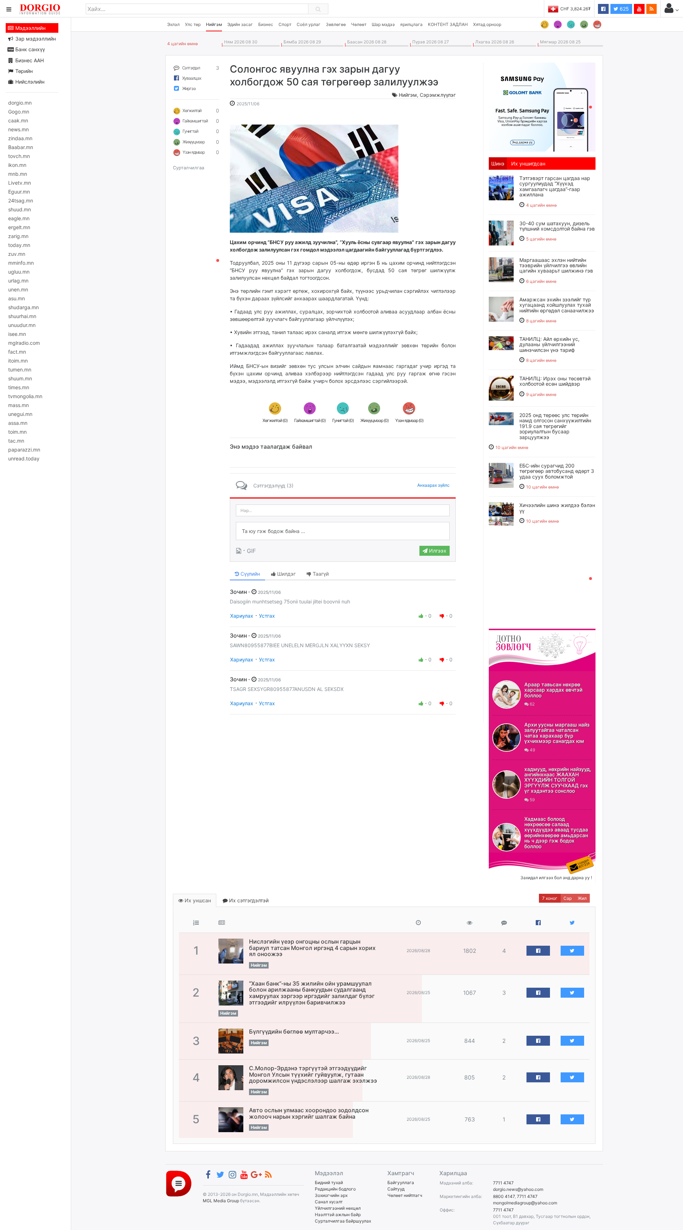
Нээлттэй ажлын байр (338, 1214)
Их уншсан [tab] (197, 900)
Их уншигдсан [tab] (528, 163)
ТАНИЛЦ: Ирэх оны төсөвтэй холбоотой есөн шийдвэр (555, 381)
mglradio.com (24, 343)
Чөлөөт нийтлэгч (404, 1195)
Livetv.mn (19, 183)
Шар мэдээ (383, 24)
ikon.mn (17, 165)
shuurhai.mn (22, 316)
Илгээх (437, 551)
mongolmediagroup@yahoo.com (525, 1202)
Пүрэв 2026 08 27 (429, 41)
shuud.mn (19, 209)
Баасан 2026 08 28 (365, 41)
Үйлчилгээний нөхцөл (338, 1208)
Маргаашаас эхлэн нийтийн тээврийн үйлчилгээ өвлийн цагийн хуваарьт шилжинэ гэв (556, 265)
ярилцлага (411, 24)
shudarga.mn (23, 307)
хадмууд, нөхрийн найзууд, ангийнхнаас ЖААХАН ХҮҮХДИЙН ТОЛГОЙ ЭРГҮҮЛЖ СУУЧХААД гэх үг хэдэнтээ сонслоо (557, 780)
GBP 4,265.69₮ (575, 8)
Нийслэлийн (29, 82)
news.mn (18, 129)
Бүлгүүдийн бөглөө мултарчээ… (294, 1031)
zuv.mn (16, 254)
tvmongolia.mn (25, 396)
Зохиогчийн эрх (331, 1195)
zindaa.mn (20, 138)
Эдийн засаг (240, 24)
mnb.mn (17, 174)
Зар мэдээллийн (35, 39)
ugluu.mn (19, 272)
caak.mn (18, 120)
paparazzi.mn (24, 450)
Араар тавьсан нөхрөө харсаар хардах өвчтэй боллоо (553, 689)
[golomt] (542, 106)
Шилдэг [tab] (286, 574)
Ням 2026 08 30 (240, 41)
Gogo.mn (18, 112)
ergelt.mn (19, 227)
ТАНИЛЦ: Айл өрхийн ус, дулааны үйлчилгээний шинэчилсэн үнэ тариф (549, 344)
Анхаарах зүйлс (433, 485)
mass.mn (18, 405)
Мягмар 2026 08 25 (559, 41)
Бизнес (265, 24)
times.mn (18, 387)
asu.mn (16, 298)
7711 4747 (503, 1183)
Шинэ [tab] (497, 163)
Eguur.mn (19, 192)
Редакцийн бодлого (335, 1189)
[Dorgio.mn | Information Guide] (178, 1183)
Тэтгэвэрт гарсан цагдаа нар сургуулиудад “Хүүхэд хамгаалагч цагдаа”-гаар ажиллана (554, 186)
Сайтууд (395, 1189)
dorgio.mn (20, 103)
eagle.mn (19, 218)
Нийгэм (214, 24)
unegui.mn (20, 414)
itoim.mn (18, 361)
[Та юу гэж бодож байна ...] (343, 531)
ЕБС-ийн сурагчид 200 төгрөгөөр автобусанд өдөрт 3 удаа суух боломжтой (556, 471)
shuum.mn (20, 378)
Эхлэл (173, 24)
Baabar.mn (20, 147)
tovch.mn (19, 156)
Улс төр (193, 24)
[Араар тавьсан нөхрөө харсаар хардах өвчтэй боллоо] (506, 694)
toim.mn (17, 432)
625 (623, 9)
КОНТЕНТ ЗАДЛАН (448, 24)
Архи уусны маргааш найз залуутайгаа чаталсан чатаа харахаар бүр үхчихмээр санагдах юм (556, 733)
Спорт (285, 24)
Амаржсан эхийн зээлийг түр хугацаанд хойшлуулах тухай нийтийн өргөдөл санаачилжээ (556, 304)
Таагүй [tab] (320, 574)
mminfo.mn (21, 263)
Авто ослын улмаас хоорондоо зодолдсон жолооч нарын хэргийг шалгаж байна (309, 1113)
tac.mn (16, 441)
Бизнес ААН (29, 60)
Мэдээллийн (30, 28)
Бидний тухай (329, 1182)
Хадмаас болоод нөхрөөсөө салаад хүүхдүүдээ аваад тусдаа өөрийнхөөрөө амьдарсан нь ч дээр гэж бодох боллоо (556, 832)
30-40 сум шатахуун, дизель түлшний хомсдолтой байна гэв (557, 226)
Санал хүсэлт (329, 1201)
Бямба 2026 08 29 (301, 41)
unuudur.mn (22, 325)
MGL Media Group (221, 1200)
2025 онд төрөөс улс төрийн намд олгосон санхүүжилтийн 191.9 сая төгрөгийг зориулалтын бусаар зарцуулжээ (555, 426)
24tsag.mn (20, 200)
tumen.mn (19, 369)
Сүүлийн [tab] (249, 574)
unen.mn (18, 289)
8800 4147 (504, 1196)
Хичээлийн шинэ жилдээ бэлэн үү (557, 507)
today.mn (19, 245)
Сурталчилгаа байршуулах (343, 1221)
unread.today (23, 458)
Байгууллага (400, 1182)
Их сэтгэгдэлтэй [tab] (248, 900)
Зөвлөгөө (336, 24)
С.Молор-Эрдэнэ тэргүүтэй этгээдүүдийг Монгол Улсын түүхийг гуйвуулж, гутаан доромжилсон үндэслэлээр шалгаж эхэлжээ (313, 1074)
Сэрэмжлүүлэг (438, 95)
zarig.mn (18, 236)
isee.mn (17, 334)
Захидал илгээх (511, 856)
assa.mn (17, 423)
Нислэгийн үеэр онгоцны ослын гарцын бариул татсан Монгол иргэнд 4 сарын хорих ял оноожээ (312, 947)
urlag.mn (18, 281)
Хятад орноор (487, 24)
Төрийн (23, 71)
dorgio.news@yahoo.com (518, 1189)
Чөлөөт (358, 24)
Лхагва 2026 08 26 (493, 41)
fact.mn (17, 352)
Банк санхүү (29, 49)
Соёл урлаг (309, 24)
